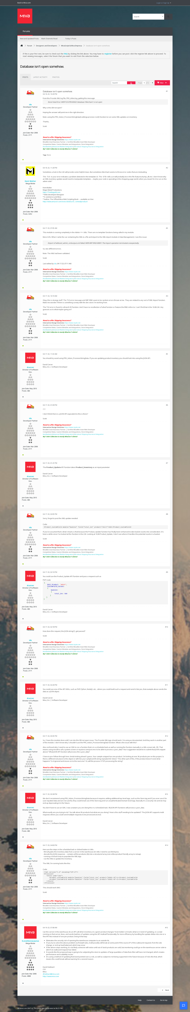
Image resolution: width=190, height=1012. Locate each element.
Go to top (163, 1000)
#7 (167, 463)
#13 (166, 794)
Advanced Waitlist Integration (62, 147)
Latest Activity (40, 77)
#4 (167, 296)
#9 (167, 572)
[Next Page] (152, 82)
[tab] (25, 77)
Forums (26, 31)
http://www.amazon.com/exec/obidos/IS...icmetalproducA (65, 201)
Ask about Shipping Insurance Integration (89, 147)
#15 (166, 927)
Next (167, 990)
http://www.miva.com (51, 976)
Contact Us (151, 1000)
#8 (167, 514)
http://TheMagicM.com (51, 192)
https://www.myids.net (72, 140)
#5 (167, 354)
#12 (166, 736)
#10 (166, 627)
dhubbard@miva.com (51, 974)
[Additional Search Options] (162, 16)
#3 (167, 228)
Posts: (25, 135)
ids (55, 263)
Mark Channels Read (49, 38)
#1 (167, 91)
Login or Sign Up (163, 3)
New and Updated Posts (29, 38)
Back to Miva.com (24, 3)
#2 (167, 168)
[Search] (168, 17)
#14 (166, 845)
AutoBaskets (47, 147)
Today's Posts (70, 38)
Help (140, 1000)
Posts (25, 77)
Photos (55, 77)
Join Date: (26, 133)
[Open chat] (183, 1005)
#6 (167, 405)
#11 (166, 685)
